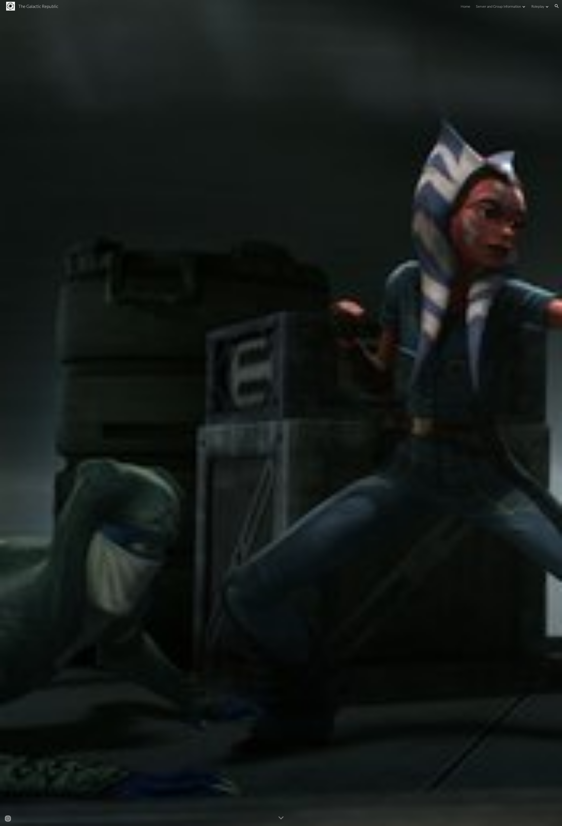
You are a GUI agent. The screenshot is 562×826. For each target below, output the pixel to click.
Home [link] (465, 6)
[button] (556, 6)
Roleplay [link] (537, 6)
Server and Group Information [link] (498, 6)
